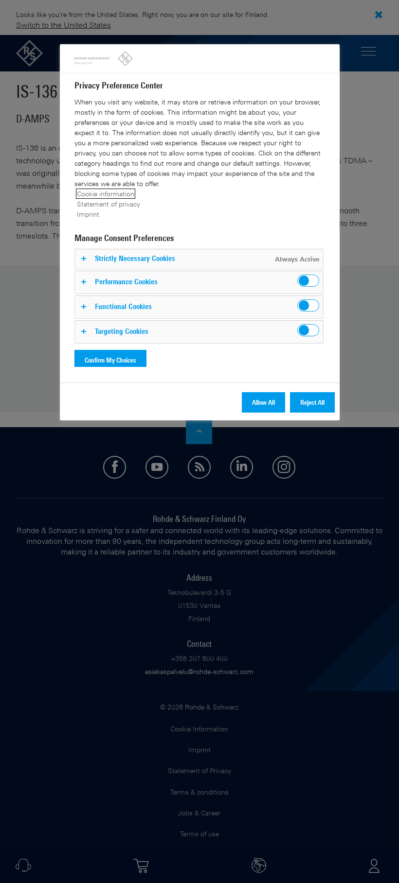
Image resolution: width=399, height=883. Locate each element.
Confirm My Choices (110, 360)
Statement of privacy (108, 204)
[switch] (308, 281)
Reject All (312, 402)
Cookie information (105, 194)
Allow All (263, 402)
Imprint (88, 214)
